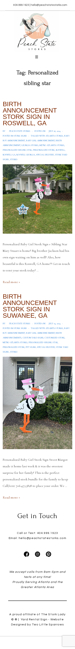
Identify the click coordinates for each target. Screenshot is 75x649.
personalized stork (44, 150)
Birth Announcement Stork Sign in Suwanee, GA (30, 306)
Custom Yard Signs (33, 337)
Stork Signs (20, 136)
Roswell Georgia (25, 154)
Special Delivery (45, 154)
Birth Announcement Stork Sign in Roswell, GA (30, 113)
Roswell (60, 150)
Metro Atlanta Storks (52, 145)
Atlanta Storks (54, 136)
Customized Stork (55, 337)
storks (14, 159)
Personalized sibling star (17, 150)
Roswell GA (9, 154)
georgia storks (29, 145)
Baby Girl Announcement (40, 140)
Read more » (11, 282)
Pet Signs (31, 347)
